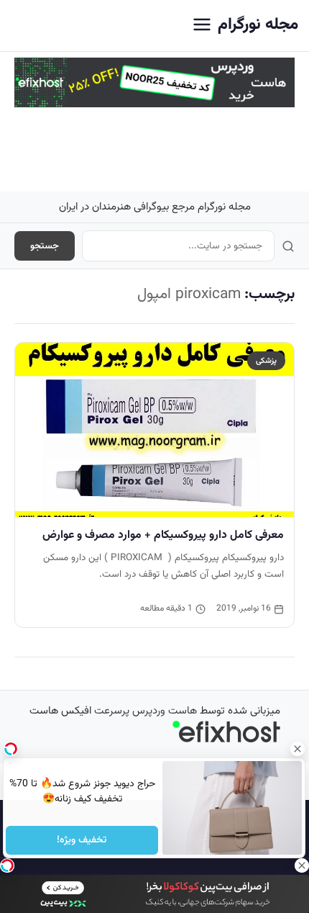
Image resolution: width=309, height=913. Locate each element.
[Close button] (298, 749)
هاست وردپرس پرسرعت (145, 711)
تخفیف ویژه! (82, 840)
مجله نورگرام (258, 24)
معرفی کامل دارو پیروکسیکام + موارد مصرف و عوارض (163, 535)
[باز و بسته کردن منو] (202, 25)
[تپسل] (7, 865)
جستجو (44, 245)
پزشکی (266, 360)
